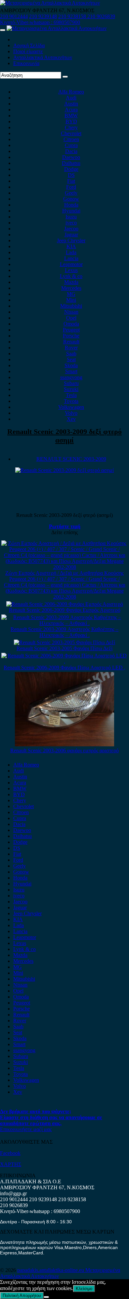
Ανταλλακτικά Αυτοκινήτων (42, 57)
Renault (71, 341)
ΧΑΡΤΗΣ (10, 1164)
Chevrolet (71, 133)
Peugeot (71, 330)
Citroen (71, 139)
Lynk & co (71, 276)
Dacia (71, 151)
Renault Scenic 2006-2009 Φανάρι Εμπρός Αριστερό (64, 610)
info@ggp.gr (13, 1193)
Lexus (71, 270)
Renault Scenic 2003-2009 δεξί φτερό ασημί (64, 435)
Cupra (71, 145)
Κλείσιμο (84, 1288)
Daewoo (71, 157)
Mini (71, 300)
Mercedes (71, 288)
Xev (71, 419)
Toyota (71, 401)
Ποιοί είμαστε (28, 51)
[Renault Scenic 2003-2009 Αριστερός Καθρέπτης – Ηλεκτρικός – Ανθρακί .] (64, 623)
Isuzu (71, 216)
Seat (71, 359)
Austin (71, 103)
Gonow (71, 199)
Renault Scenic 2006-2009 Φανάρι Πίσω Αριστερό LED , (64, 667)
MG (71, 294)
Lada (71, 252)
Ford (71, 187)
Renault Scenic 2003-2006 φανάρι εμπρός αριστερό (64, 750)
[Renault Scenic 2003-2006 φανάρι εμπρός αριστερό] (64, 744)
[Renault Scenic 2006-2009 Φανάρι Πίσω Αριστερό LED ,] (64, 661)
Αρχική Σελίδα (29, 45)
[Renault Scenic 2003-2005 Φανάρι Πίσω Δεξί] (64, 642)
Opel (71, 318)
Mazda (71, 282)
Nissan (71, 312)
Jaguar (71, 234)
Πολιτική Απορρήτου (22, 1295)
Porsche (71, 335)
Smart (71, 371)
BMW (71, 115)
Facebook (10, 1153)
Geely (71, 193)
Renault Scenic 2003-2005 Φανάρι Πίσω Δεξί (64, 648)
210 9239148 (43, 16)
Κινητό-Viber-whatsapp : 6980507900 (40, 22)
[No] (46, 1297)
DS (71, 175)
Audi (71, 97)
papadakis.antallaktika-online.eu (51, 1270)
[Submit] (65, 77)
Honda (71, 205)
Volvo (71, 413)
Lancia (71, 258)
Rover (71, 347)
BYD (71, 121)
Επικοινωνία (26, 63)
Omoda (71, 324)
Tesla (71, 395)
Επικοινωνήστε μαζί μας (26, 1129)
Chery (71, 127)
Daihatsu (71, 163)
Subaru (71, 383)
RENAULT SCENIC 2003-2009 (71, 459)
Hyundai (71, 211)
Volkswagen (71, 407)
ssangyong (71, 377)
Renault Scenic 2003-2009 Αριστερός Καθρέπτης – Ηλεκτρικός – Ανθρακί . (64, 632)
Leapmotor (71, 264)
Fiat (71, 181)
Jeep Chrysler (71, 240)
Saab (71, 353)
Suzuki (71, 389)
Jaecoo (71, 228)
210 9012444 (14, 16)
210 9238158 (72, 16)
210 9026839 (101, 16)
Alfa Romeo (71, 92)
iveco (71, 222)
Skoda (71, 365)
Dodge (71, 169)
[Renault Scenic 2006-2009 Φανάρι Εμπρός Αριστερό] (64, 604)
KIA (71, 246)
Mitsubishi (71, 306)
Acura (71, 109)
